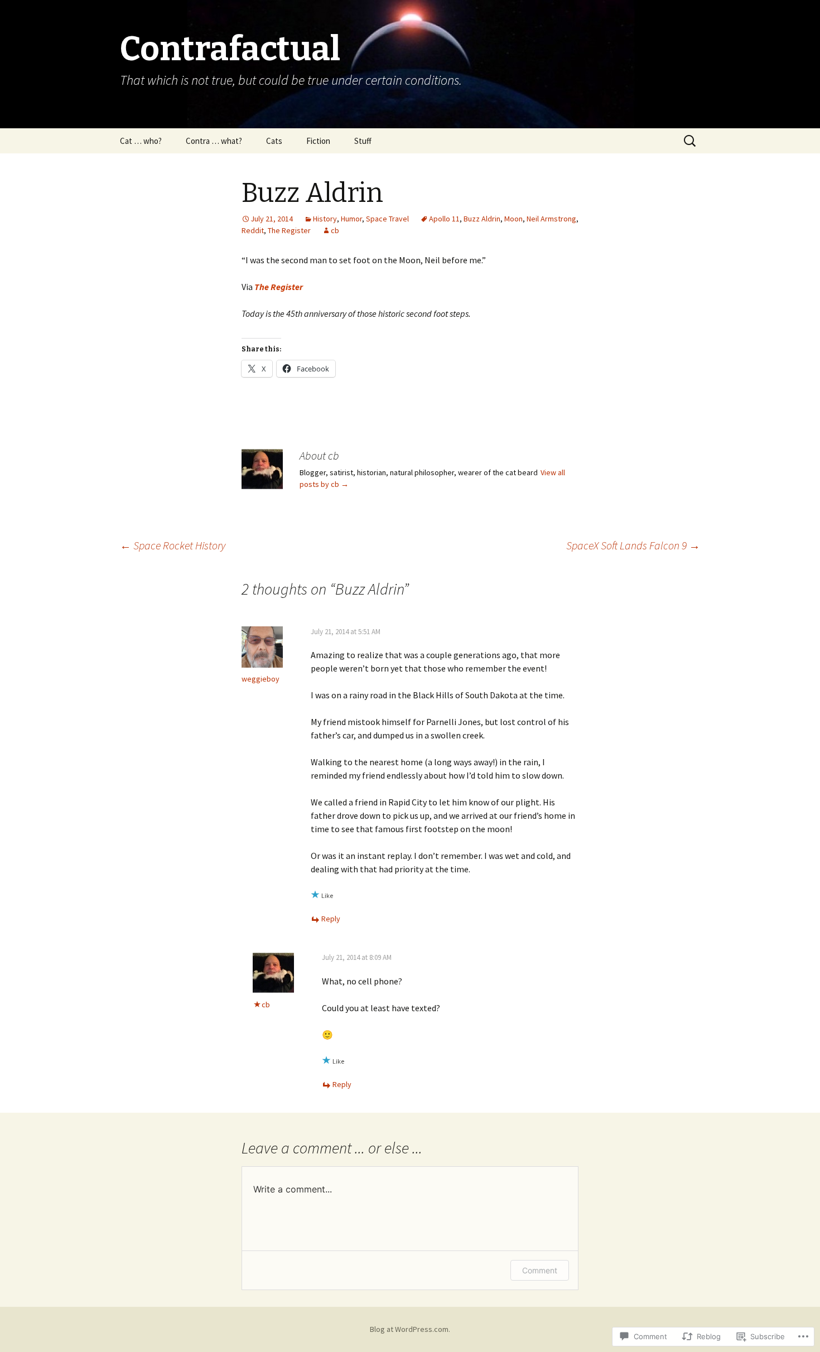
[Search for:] (690, 141)
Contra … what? (214, 141)
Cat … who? (141, 141)
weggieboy (260, 679)
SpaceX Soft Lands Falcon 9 (633, 545)
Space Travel (387, 219)
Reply (330, 919)
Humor (351, 219)
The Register (289, 230)
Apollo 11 (444, 219)
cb (335, 230)
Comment (539, 1270)
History (325, 219)
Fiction (318, 141)
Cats (274, 141)
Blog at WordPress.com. (410, 1329)
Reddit (253, 230)
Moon (513, 219)
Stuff (363, 141)
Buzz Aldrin (482, 219)
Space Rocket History (172, 545)
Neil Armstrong (551, 219)
